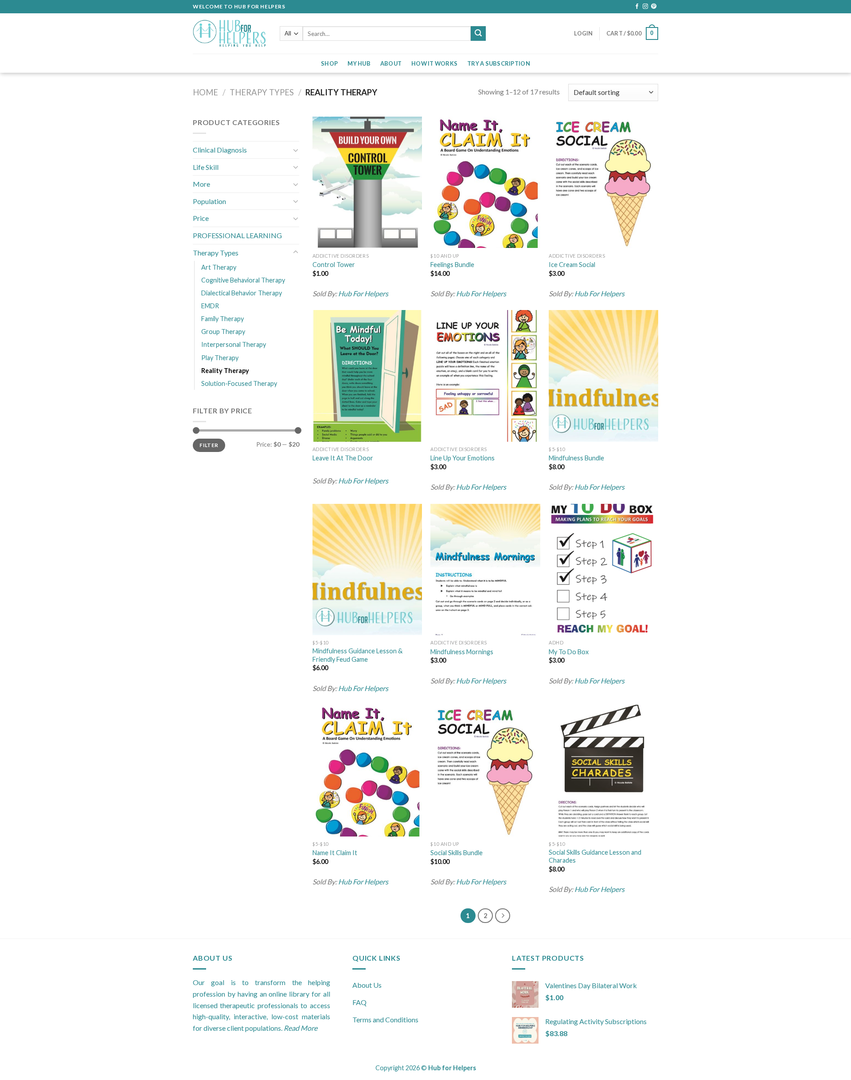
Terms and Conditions (385, 1019)
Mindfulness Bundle (576, 458)
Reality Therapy (225, 370)
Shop (329, 63)
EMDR (210, 306)
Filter (208, 445)
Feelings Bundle (452, 264)
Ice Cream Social (572, 264)
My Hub (359, 63)
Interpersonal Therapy (233, 344)
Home (205, 92)
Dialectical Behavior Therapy (241, 293)
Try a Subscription (498, 63)
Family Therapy (222, 318)
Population (209, 201)
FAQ (359, 1002)
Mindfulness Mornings (461, 652)
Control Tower (333, 264)
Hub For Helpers (363, 293)
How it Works (434, 63)
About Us (367, 985)
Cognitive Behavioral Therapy (243, 280)
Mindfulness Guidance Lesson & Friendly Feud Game (357, 655)
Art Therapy (218, 267)
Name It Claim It (334, 852)
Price (201, 218)
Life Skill (206, 167)
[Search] (478, 33)
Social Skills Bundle (456, 852)
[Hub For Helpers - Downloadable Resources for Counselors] (229, 33)
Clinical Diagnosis (220, 149)
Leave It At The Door (342, 458)
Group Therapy (223, 331)
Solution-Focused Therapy (239, 383)
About (391, 63)
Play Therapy (219, 357)
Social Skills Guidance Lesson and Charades (595, 856)
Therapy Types (262, 92)
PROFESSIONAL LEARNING (237, 235)
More (201, 184)
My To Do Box (569, 652)
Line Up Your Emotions (462, 458)
